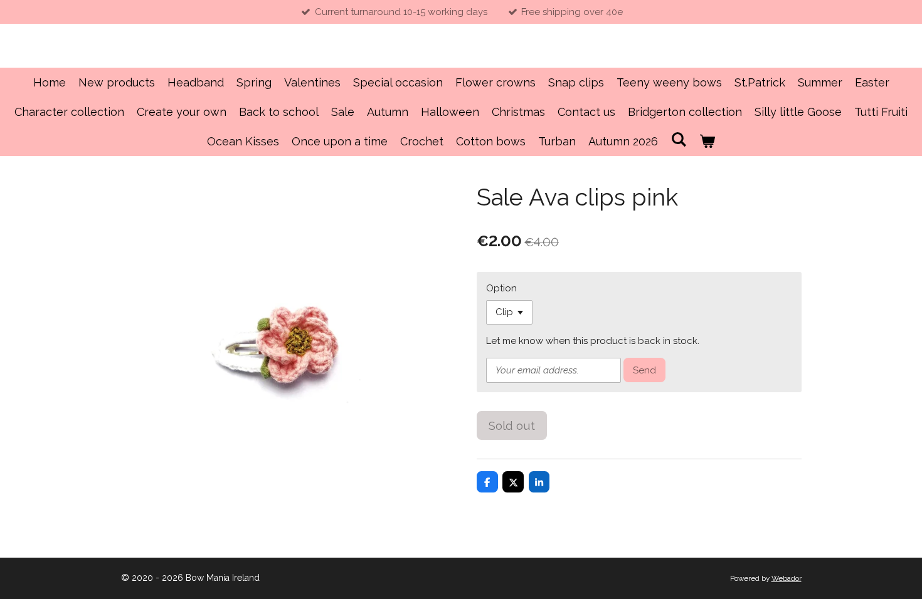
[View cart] (707, 141)
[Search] (678, 139)
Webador (786, 578)
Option (501, 288)
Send (644, 370)
